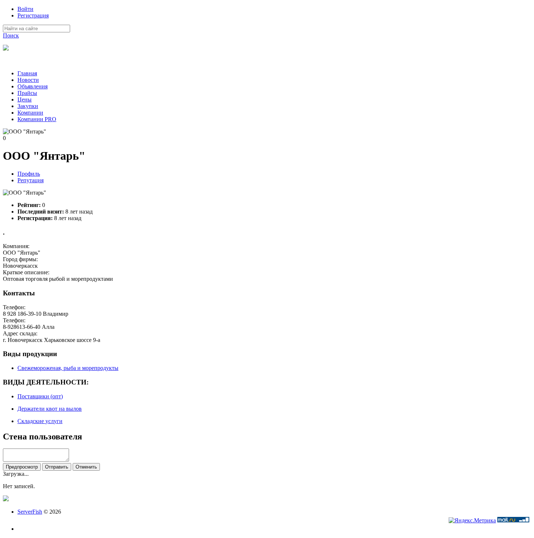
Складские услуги (39, 421)
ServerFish (29, 512)
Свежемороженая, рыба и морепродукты (67, 368)
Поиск (11, 35)
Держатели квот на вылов (49, 409)
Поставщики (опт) (40, 396)
